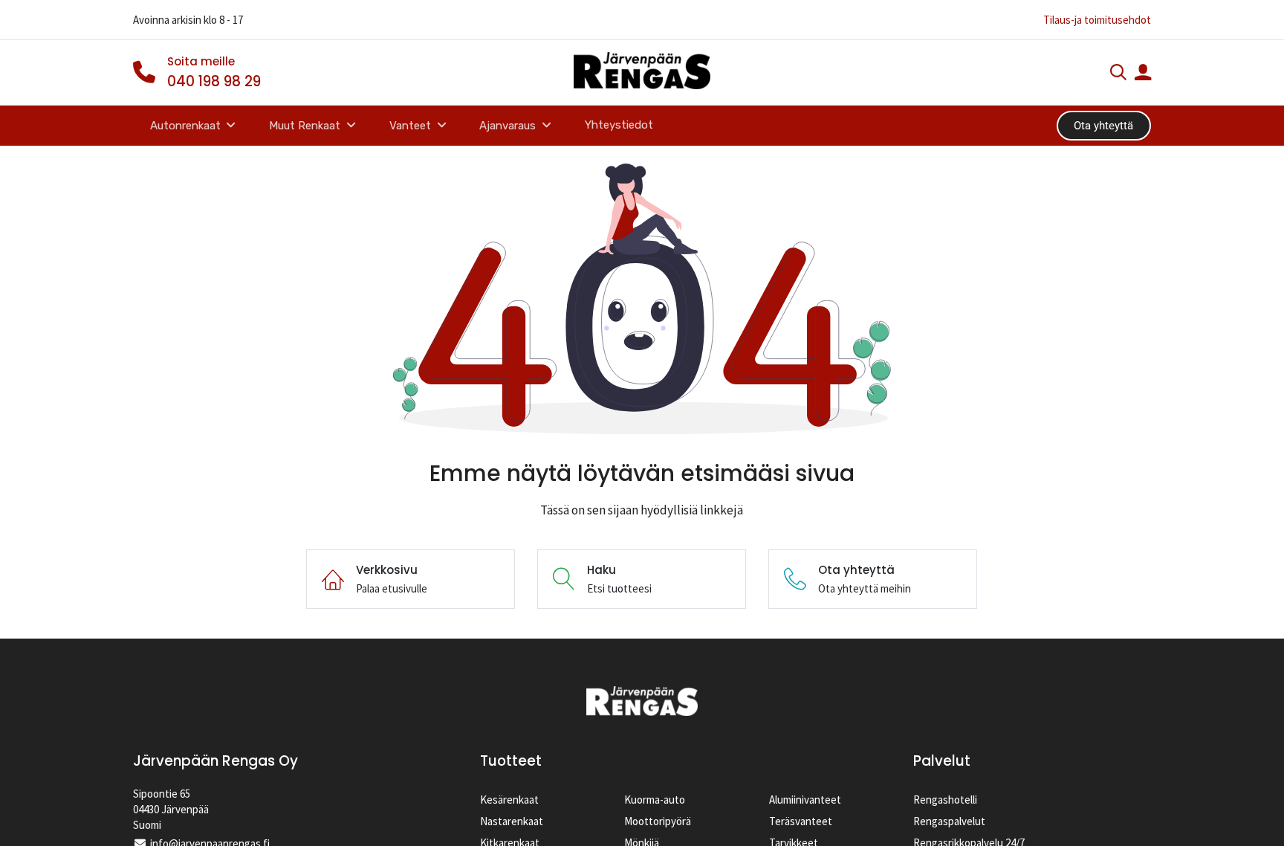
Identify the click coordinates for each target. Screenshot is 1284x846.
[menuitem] (619, 125)
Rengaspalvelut (949, 821)
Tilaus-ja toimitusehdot (1097, 20)
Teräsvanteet (800, 821)
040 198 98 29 (214, 81)
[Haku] (1118, 74)
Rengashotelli (945, 799)
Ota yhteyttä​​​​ (1103, 125)
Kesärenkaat (509, 799)
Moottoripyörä (657, 821)
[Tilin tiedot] (1143, 74)
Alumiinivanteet (805, 799)
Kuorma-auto (654, 799)
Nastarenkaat (511, 821)
